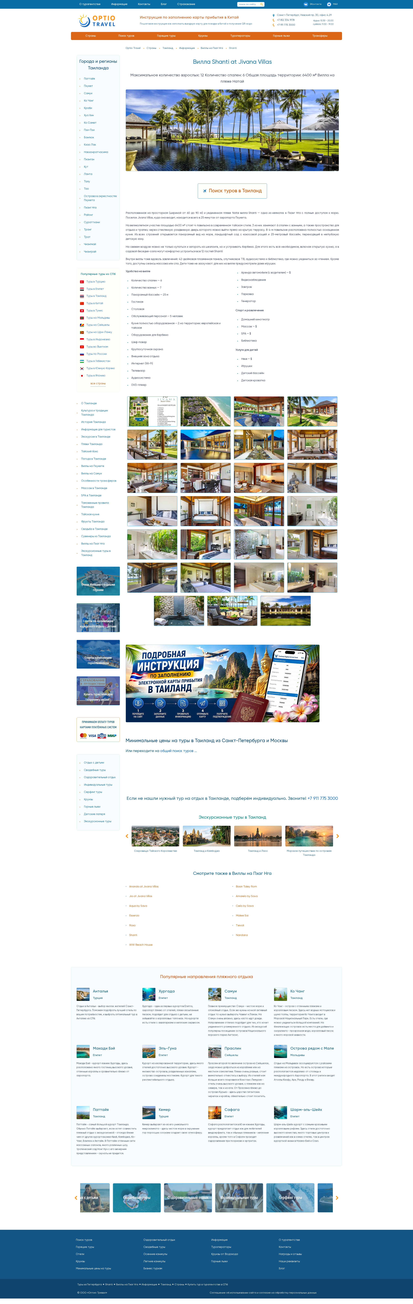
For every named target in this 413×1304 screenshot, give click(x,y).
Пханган (89, 159)
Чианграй (90, 251)
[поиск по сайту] (261, 4)
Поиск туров (126, 36)
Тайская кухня (90, 514)
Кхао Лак (90, 144)
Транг (87, 229)
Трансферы (319, 36)
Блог (164, 4)
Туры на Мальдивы (98, 318)
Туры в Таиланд (96, 296)
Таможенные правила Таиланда (95, 505)
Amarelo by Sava (247, 896)
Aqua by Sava (138, 906)
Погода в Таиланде (93, 459)
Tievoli (240, 925)
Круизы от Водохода (224, 1254)
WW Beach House (141, 945)
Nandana (242, 935)
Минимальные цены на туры (93, 1268)
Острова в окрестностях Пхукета (100, 198)
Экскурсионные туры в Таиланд (96, 553)
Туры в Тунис (94, 310)
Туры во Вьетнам (97, 346)
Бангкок (89, 137)
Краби (88, 108)
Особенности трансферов (98, 481)
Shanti (133, 935)
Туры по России (96, 354)
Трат (87, 237)
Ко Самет (90, 122)
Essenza (134, 915)
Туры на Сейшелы (98, 325)
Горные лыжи (281, 36)
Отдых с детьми (94, 762)
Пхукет (88, 86)
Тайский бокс (89, 451)
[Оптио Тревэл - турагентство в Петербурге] (96, 20)
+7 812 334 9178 (286, 20)
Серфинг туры (93, 792)
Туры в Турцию (95, 281)
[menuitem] (90, 4)
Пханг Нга (90, 207)
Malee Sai (242, 915)
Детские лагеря (94, 814)
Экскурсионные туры (97, 821)
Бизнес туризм (152, 1268)
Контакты (144, 4)
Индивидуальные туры (98, 784)
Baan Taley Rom (246, 886)
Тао (86, 188)
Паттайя (89, 78)
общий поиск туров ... (178, 751)
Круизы (203, 36)
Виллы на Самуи (91, 473)
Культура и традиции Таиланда (94, 412)
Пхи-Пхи (89, 130)
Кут (86, 167)
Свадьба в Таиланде (94, 529)
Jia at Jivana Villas (140, 896)
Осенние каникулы (155, 1254)
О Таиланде (89, 403)
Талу (87, 181)
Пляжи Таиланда (91, 444)
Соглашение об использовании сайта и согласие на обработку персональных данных (263, 1293)
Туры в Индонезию (98, 339)
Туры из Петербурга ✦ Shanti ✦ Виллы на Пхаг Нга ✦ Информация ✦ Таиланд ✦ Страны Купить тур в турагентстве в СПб (152, 1284)
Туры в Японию (95, 375)
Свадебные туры (95, 770)
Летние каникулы (154, 1261)
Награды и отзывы (290, 1254)
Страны (91, 36)
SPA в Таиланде (91, 495)
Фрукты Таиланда (92, 521)
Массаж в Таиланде (94, 488)
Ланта (88, 174)
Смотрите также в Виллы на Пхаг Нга (232, 873)
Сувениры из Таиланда (96, 536)
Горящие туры (166, 36)
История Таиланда (93, 422)
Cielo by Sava (245, 906)
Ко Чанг (89, 100)
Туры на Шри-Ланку (99, 332)
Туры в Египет (95, 289)
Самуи (88, 93)
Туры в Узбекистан (98, 361)
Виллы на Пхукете (92, 466)
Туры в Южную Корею (100, 368)
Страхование (186, 4)
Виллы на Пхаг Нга (93, 543)
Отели (80, 1254)
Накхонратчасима (96, 152)
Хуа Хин (89, 115)
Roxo (132, 925)
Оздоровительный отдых (100, 777)
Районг (88, 215)
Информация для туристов (98, 429)
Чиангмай (90, 244)
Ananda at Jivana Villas (144, 886)
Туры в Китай (94, 303)
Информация (119, 4)
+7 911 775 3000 (286, 25)
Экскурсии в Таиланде (95, 436)
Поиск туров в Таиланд (235, 191)
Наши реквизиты (289, 1261)
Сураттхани (92, 222)
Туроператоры (240, 36)
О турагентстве (90, 4)
